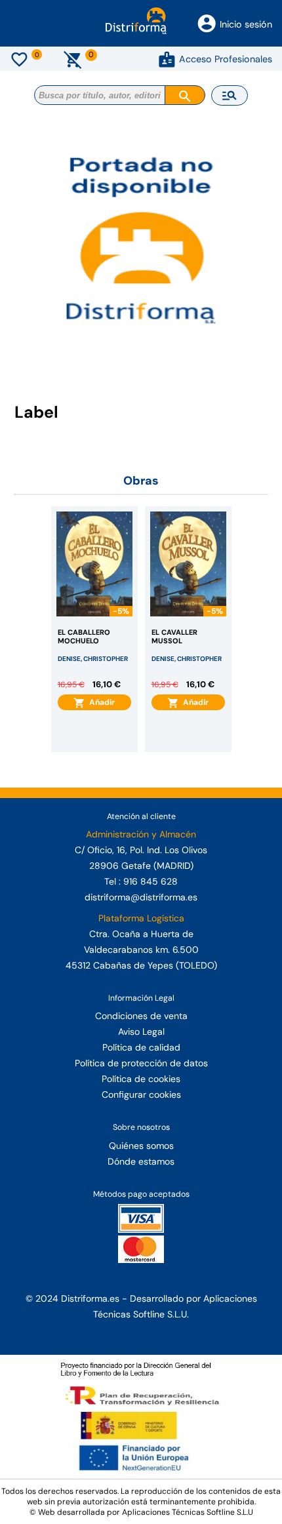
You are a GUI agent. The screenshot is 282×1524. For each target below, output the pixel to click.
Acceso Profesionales (225, 59)
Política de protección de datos (141, 1063)
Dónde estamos (141, 1161)
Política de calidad (141, 1047)
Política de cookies (141, 1079)
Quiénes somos (141, 1146)
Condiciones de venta (141, 1016)
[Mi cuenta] (166, 59)
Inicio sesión (246, 24)
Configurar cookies (141, 1094)
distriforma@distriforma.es (141, 897)
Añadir (100, 702)
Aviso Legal (141, 1031)
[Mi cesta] (73, 59)
